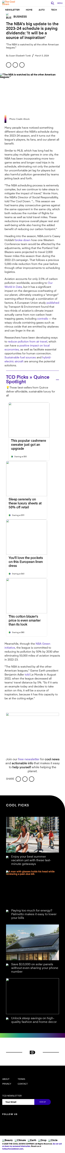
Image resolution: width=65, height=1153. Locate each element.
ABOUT (6, 1079)
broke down (23, 240)
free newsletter (28, 759)
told (27, 674)
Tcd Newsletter (12, 1096)
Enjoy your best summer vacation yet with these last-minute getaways (31, 860)
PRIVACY (6, 1084)
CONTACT (23, 1084)
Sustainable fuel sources (20, 357)
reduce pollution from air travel (27, 341)
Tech (54, 10)
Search (53, 3)
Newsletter (12, 10)
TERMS (21, 1079)
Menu (60, 3)
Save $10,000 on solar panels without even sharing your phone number (34, 968)
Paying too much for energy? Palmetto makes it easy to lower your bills (34, 914)
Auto (42, 10)
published (53, 303)
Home (29, 10)
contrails (42, 318)
